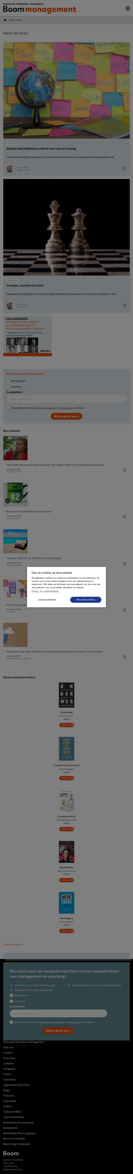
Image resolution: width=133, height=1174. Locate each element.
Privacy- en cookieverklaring (45, 591)
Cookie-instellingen (47, 599)
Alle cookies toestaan (86, 600)
